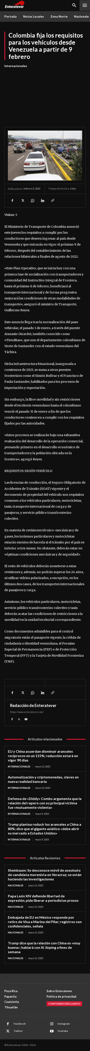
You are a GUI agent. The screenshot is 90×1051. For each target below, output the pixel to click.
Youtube (62, 1031)
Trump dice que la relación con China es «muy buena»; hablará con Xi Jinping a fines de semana (44, 947)
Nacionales (15, 885)
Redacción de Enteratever (33, 705)
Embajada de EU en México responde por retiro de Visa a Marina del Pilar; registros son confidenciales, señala (45, 921)
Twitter (18, 1031)
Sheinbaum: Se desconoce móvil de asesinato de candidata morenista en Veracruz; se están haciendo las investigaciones (44, 874)
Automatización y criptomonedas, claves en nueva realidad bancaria (43, 779)
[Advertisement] (45, 95)
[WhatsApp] (32, 200)
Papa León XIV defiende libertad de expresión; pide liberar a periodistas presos (43, 898)
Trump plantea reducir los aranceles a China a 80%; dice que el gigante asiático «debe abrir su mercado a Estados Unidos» (44, 828)
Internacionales (15, 66)
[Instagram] (51, 1023)
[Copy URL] (52, 200)
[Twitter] (22, 200)
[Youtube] (26, 719)
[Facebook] (12, 200)
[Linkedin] (42, 200)
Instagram (63, 1023)
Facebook (20, 1023)
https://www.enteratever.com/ (27, 711)
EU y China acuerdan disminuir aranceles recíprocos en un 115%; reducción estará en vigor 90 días (43, 755)
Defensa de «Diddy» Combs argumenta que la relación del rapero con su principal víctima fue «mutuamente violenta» (44, 802)
